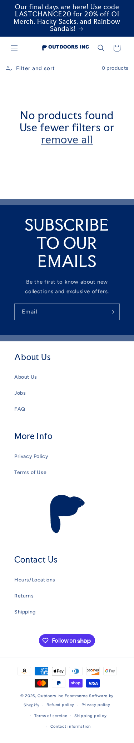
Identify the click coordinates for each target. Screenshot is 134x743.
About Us (25, 377)
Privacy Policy (31, 456)
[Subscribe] (111, 312)
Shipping (25, 612)
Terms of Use (30, 472)
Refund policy (60, 704)
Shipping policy (90, 715)
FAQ (19, 409)
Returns (24, 596)
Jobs (20, 393)
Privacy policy (95, 704)
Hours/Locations (34, 580)
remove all (67, 139)
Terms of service (50, 715)
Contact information (70, 726)
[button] (14, 48)
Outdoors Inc (50, 696)
